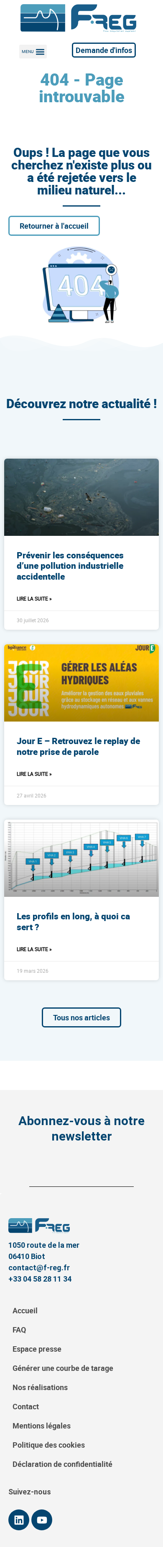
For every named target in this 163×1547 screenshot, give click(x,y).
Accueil (25, 1310)
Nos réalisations (40, 1387)
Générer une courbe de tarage (63, 1368)
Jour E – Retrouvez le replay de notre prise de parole (78, 746)
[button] (33, 51)
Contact (26, 1406)
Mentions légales (42, 1426)
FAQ (19, 1330)
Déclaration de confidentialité (62, 1464)
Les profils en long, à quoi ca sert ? (73, 921)
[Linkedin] (18, 1519)
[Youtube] (41, 1519)
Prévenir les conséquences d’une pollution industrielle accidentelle (70, 565)
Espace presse (37, 1349)
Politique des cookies (49, 1445)
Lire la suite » (34, 598)
